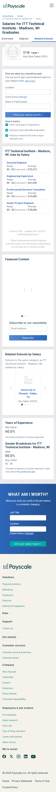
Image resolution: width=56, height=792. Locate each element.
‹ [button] (25, 289)
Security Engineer (17, 162)
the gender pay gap (26, 472)
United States (7, 16)
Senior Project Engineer (20, 203)
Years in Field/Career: (16, 101)
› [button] (31, 289)
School (20, 16)
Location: (10, 87)
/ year (34, 52)
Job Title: (15, 512)
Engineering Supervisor (20, 176)
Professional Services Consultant (26, 189)
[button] (2, 38)
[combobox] (28, 92)
